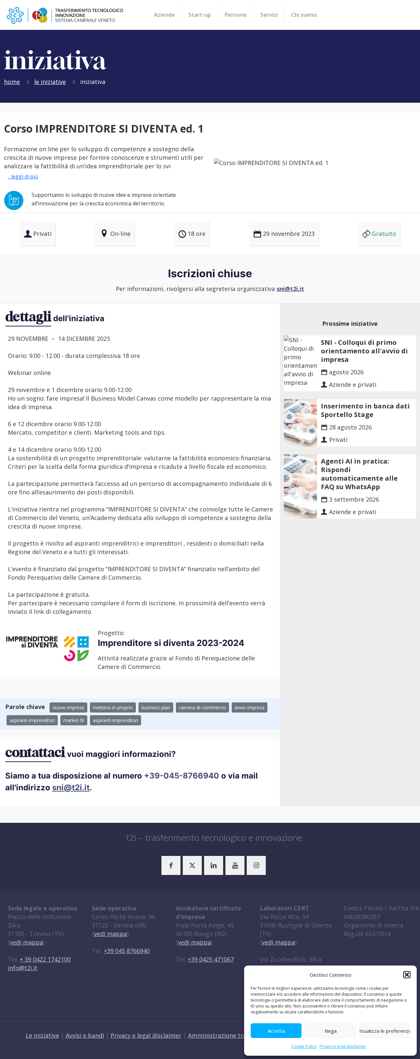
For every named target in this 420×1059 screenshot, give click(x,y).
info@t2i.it (22, 968)
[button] (407, 974)
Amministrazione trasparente (230, 1035)
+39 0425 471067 (211, 959)
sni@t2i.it (290, 289)
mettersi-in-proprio (113, 707)
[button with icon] (170, 865)
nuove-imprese (68, 707)
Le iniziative (50, 82)
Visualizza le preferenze (384, 1031)
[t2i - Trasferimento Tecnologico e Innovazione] (65, 15)
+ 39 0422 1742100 (45, 959)
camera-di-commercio (202, 707)
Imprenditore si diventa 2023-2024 (171, 643)
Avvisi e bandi (85, 1035)
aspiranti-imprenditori (32, 720)
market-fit (73, 720)
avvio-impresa (249, 707)
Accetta (276, 1031)
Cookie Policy (303, 1046)
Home (12, 82)
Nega (331, 1031)
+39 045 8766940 (127, 951)
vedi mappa (26, 942)
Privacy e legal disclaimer (343, 1046)
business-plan (155, 707)
